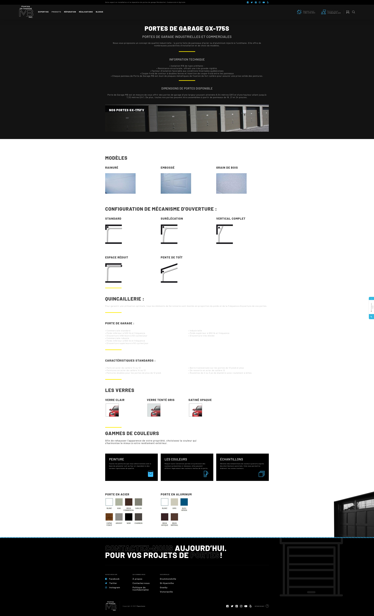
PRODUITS (56, 12)
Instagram (114, 587)
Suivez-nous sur (111, 574)
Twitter (113, 583)
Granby (164, 587)
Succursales (164, 574)
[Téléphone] (371, 316)
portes (205, 555)
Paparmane (141, 606)
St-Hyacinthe (167, 583)
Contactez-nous (141, 583)
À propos (137, 579)
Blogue (99, 12)
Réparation (70, 12)
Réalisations (86, 12)
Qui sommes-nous (139, 574)
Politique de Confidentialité (141, 588)
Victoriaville (166, 592)
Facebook (114, 579)
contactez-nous (139, 548)
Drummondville (168, 579)
